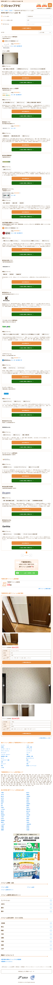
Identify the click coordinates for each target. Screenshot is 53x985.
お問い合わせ (4, 966)
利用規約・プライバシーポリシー (28, 966)
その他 (2, 767)
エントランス (29, 750)
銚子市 (27, 792)
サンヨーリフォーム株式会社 (9, 453)
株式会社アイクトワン (8, 189)
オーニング (3, 752)
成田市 (27, 800)
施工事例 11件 (19, 360)
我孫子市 (28, 809)
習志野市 (28, 803)
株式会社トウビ (6, 122)
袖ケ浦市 (28, 815)
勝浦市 (27, 805)
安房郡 (27, 829)
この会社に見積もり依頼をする (26, 82)
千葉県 (6, 10)
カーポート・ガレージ (5, 748)
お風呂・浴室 (29, 747)
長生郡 (27, 828)
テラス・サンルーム (5, 750)
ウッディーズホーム (7, 387)
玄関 (2, 761)
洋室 (27, 763)
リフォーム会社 (30, 887)
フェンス (28, 752)
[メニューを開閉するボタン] (50, 5)
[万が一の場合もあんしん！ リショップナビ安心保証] (26, 865)
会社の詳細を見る (26, 78)
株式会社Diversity (7, 421)
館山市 (2, 796)
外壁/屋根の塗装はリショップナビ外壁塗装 (11, 959)
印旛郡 (2, 826)
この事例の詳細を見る (26, 662)
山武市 (27, 822)
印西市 (27, 816)
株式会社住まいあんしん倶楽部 (10, 88)
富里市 (27, 818)
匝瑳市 (27, 820)
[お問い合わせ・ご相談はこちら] (26, 838)
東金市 (27, 801)
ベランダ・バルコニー (5, 754)
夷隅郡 (2, 829)
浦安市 (27, 813)
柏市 (2, 805)
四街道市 (3, 815)
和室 (2, 765)
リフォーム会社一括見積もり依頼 (26, 573)
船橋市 (27, 794)
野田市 (27, 798)
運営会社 (17, 966)
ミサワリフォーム (7, 354)
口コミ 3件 (13, 360)
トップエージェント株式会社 (9, 36)
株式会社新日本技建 (7, 486)
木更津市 (28, 796)
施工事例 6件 (19, 46)
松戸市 (2, 798)
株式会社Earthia (6, 520)
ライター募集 (48, 966)
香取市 (2, 822)
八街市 (2, 816)
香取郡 (27, 826)
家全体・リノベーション (31, 765)
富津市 (2, 813)
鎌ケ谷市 (28, 811)
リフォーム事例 (4, 887)
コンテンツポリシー (40, 966)
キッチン (3, 745)
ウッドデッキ (29, 748)
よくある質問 (11, 966)
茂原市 (2, 800)
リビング (28, 761)
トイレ (27, 745)
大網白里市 (28, 824)
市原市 (2, 807)
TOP (2, 10)
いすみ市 (3, 824)
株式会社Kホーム (6, 292)
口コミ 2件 (13, 195)
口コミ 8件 (13, 94)
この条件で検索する (26, 28)
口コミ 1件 (13, 128)
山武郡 (2, 828)
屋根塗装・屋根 (4, 756)
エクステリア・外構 (5, 760)
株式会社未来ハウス (7, 260)
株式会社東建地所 (7, 155)
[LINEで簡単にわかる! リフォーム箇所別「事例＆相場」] (26, 847)
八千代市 (3, 809)
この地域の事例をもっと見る (44, 738)
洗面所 (2, 747)
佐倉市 (2, 801)
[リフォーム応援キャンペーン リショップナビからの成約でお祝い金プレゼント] (26, 856)
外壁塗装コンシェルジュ (6, 961)
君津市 (10, 10)
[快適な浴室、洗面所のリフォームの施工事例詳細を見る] (10, 58)
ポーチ (2, 758)
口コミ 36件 (13, 46)
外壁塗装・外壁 (29, 756)
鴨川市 (2, 811)
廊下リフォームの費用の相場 (44, 588)
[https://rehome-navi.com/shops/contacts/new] (26, 875)
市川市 (2, 794)
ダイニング (3, 763)
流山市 (27, 807)
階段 (27, 760)
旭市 (2, 803)
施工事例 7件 (19, 233)
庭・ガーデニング (30, 758)
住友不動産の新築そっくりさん (10, 222)
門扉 (27, 754)
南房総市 (3, 820)
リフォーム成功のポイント (7, 889)
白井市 (2, 818)
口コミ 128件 (13, 233)
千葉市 (2, 792)
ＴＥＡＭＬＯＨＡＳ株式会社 (9, 320)
